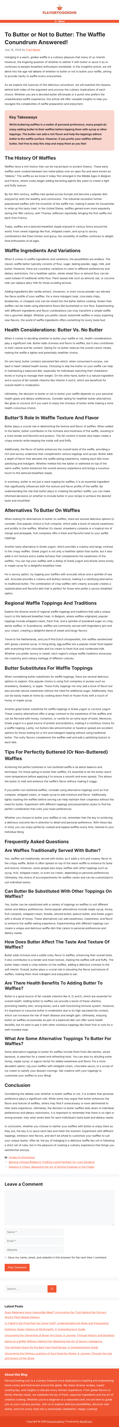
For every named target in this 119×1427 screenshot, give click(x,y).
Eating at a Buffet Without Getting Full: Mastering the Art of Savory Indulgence (53, 1341)
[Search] (52, 1289)
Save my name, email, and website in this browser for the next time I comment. (57, 1257)
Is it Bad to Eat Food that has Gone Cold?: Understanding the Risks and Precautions (57, 1323)
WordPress (86, 1421)
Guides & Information (22, 1157)
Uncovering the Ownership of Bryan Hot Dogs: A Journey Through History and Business (59, 1335)
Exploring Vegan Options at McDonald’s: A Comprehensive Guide (45, 1329)
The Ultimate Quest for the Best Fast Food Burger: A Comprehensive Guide (51, 1347)
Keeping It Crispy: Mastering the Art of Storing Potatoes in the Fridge (51, 1166)
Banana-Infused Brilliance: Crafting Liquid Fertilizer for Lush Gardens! (52, 1162)
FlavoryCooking (55, 1421)
